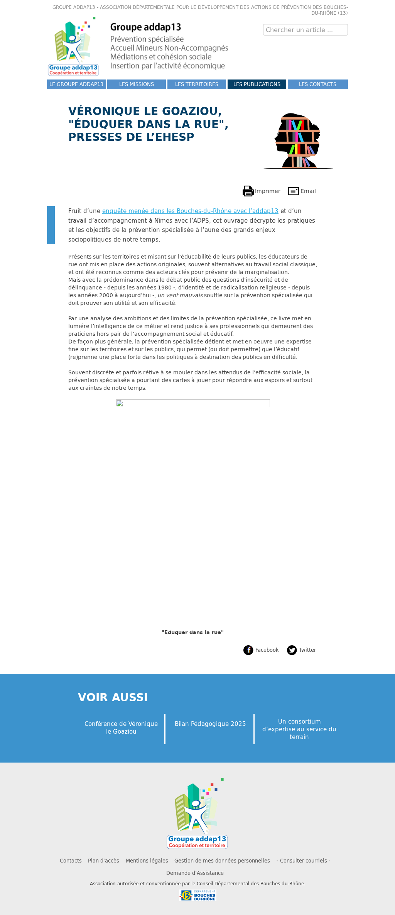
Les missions (136, 84)
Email (308, 191)
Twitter (307, 650)
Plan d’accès (103, 860)
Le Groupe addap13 (76, 84)
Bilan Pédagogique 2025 (210, 723)
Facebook (267, 650)
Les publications (256, 84)
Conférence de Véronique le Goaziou (121, 727)
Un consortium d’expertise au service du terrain (299, 729)
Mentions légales (147, 860)
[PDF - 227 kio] (193, 513)
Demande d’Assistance (195, 873)
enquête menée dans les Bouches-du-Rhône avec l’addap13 (190, 210)
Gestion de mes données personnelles (222, 860)
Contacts (71, 860)
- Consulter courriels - (304, 860)
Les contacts (317, 84)
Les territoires (196, 84)
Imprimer (267, 191)
